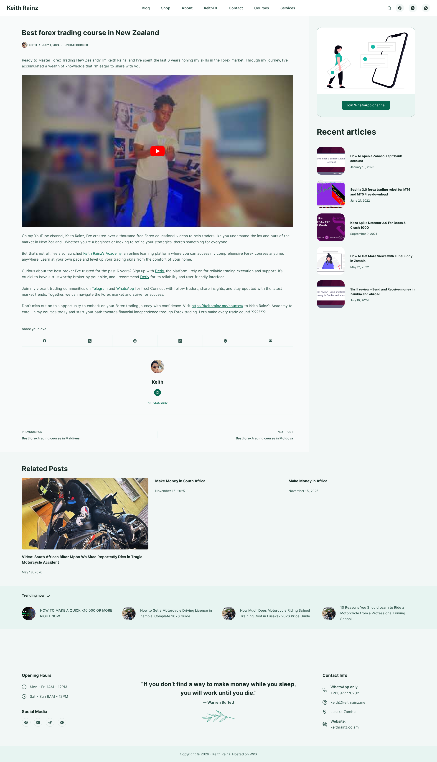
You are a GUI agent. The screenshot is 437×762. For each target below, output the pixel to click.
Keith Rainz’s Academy (102, 253)
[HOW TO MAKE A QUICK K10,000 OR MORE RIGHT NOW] (29, 613)
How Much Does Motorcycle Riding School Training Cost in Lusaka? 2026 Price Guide (275, 613)
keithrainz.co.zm (344, 727)
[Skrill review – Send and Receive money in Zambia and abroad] (331, 294)
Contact (236, 8)
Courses (261, 8)
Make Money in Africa (308, 481)
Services (287, 8)
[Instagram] (413, 8)
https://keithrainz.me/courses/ (217, 305)
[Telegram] (50, 722)
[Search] (389, 8)
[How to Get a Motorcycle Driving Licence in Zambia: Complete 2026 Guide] (129, 613)
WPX (253, 754)
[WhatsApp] (426, 8)
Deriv (159, 271)
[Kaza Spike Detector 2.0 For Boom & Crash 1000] (331, 227)
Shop (165, 8)
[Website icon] (157, 392)
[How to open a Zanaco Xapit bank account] (331, 161)
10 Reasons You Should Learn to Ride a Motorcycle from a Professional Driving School (372, 613)
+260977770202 (344, 693)
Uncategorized (76, 45)
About (187, 8)
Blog (146, 8)
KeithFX (210, 8)
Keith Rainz (22, 7)
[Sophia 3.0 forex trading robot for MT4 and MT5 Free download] (331, 194)
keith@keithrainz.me (347, 702)
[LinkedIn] (180, 341)
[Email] (270, 341)
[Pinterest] (135, 341)
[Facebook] (400, 8)
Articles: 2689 (158, 402)
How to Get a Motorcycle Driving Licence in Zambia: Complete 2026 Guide (176, 613)
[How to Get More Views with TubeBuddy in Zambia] (331, 261)
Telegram (100, 288)
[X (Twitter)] (90, 341)
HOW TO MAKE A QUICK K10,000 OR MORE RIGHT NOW (76, 613)
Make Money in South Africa (180, 481)
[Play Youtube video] (157, 151)
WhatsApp (125, 288)
